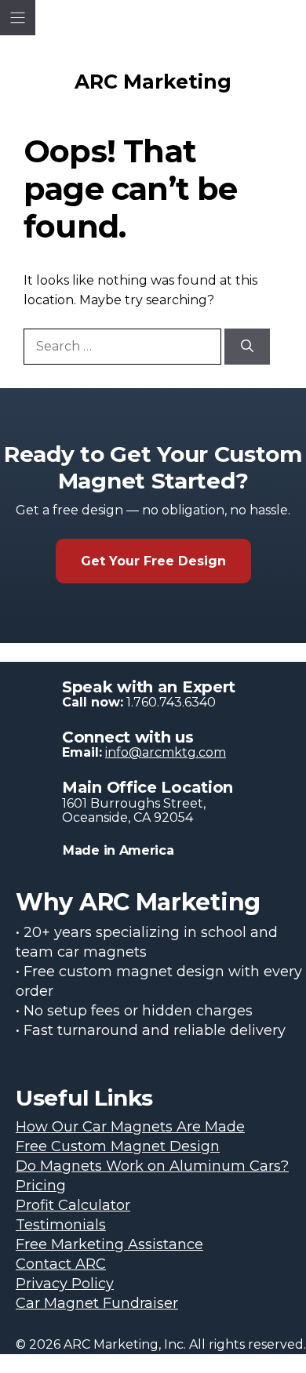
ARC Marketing (153, 81)
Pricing (41, 1185)
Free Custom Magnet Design (118, 1146)
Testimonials (61, 1224)
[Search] (247, 347)
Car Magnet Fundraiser (97, 1303)
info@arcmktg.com (165, 752)
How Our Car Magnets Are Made (130, 1126)
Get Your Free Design (153, 561)
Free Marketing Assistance (109, 1244)
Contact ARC (61, 1264)
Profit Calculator (73, 1205)
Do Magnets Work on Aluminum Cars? (152, 1166)
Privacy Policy (65, 1283)
